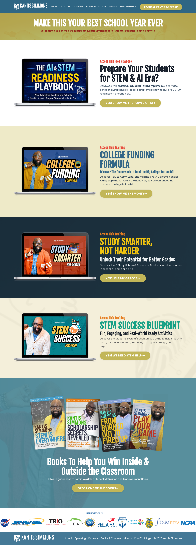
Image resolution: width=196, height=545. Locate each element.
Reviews (79, 6)
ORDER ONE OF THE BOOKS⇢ (98, 488)
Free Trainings (128, 6)
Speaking (65, 6)
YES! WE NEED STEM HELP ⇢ (125, 355)
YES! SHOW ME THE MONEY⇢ (126, 193)
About (54, 6)
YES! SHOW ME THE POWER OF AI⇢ (130, 103)
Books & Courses (96, 6)
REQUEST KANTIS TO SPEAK (161, 7)
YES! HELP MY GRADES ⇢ (123, 278)
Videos (113, 6)
